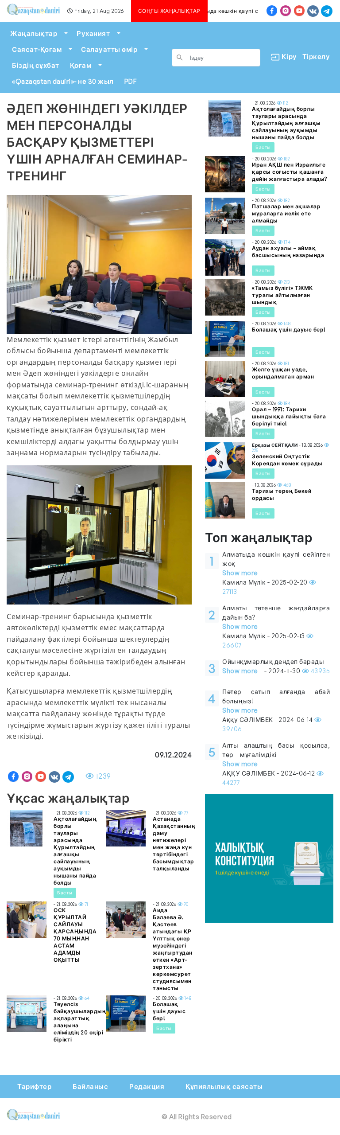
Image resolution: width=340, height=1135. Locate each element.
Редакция (146, 1086)
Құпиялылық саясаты (224, 1086)
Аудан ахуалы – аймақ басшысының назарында (288, 251)
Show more (240, 573)
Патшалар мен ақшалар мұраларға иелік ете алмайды (286, 213)
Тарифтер (34, 1086)
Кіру (286, 56)
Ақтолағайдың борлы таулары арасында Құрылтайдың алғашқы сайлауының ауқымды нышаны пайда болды (75, 850)
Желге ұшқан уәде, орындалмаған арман (283, 373)
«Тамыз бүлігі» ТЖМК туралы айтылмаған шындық (282, 295)
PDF (130, 81)
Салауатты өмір (109, 49)
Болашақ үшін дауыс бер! (169, 1011)
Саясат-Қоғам (37, 49)
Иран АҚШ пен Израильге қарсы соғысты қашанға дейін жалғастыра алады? (289, 171)
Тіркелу (316, 56)
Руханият (93, 33)
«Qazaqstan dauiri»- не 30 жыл (63, 81)
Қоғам (81, 65)
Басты (65, 892)
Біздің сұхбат (35, 65)
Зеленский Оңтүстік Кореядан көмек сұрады (287, 460)
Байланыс (90, 1086)
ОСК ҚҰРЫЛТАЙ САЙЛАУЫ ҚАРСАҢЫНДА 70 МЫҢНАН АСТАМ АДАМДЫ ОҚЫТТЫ (75, 935)
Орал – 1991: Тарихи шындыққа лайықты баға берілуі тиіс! (289, 416)
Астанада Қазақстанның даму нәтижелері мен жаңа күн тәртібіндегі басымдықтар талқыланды (174, 843)
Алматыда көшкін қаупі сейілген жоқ (238, 11)
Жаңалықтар (33, 33)
